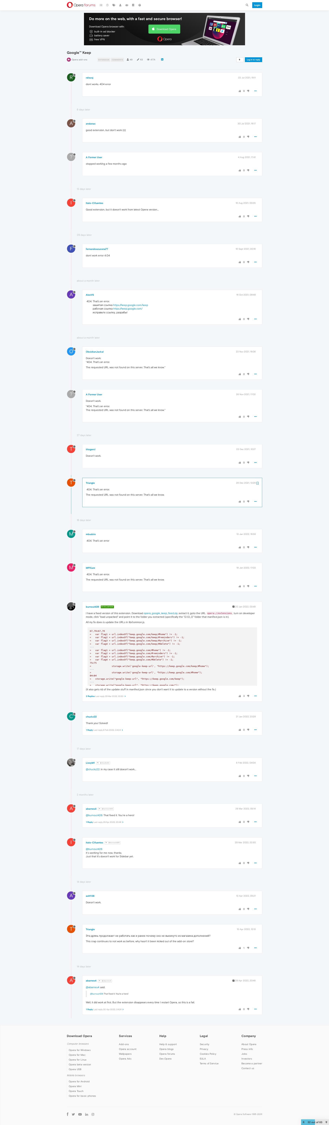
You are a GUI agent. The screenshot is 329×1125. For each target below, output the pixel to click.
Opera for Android (79, 1081)
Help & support (168, 1044)
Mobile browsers (76, 1075)
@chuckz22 (104, 763)
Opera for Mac (77, 1054)
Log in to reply (253, 59)
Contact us (247, 1068)
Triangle (90, 483)
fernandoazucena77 (97, 249)
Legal (204, 1036)
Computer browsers (78, 1043)
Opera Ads (125, 1058)
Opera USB (75, 1069)
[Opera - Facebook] (67, 1114)
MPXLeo (90, 567)
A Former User (94, 157)
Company (248, 1036)
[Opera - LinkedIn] (86, 1114)
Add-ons (124, 1044)
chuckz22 (91, 716)
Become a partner (251, 1063)
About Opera (248, 1044)
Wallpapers (125, 1053)
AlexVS (90, 294)
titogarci (90, 449)
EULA (203, 1058)
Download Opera (166, 29)
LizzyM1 (90, 762)
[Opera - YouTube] (80, 1114)
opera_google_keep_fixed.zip (161, 613)
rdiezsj (89, 77)
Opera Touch (76, 1091)
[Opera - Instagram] (93, 1114)
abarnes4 (91, 808)
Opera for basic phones (82, 1095)
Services (125, 1036)
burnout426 (92, 606)
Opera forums (167, 1053)
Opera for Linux (78, 1059)
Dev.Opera (165, 1058)
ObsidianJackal (95, 351)
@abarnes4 (106, 981)
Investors (246, 1058)
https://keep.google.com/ (128, 308)
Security (204, 1044)
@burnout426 (107, 809)
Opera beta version (80, 1064)
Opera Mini (75, 1086)
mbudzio (91, 534)
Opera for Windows (80, 1050)
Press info (247, 1049)
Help (162, 1036)
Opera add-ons (79, 59)
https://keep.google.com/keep (130, 305)
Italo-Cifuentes (94, 203)
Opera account (127, 1049)
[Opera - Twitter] (73, 1114)
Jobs (244, 1053)
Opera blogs (166, 1049)
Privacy (204, 1049)
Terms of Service (209, 1063)
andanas (90, 123)
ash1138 (90, 896)
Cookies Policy (208, 1053)
